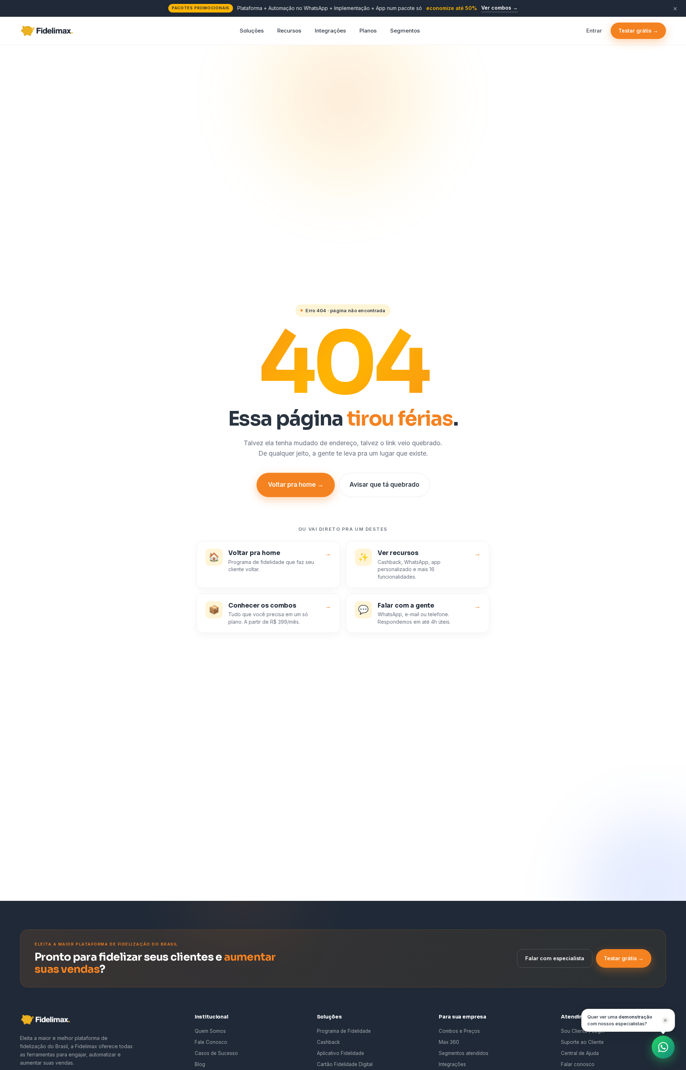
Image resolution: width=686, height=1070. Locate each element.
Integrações (330, 30)
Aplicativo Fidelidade (340, 1053)
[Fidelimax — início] (49, 31)
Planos (368, 30)
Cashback (328, 1042)
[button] (628, 1020)
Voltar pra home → (295, 484)
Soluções (252, 30)
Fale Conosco (211, 1042)
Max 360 (449, 1042)
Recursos (289, 30)
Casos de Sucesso (216, 1053)
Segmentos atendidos (463, 1053)
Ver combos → (499, 8)
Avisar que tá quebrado (384, 484)
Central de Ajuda (580, 1053)
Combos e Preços (459, 1031)
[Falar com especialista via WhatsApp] (663, 1047)
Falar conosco (578, 1064)
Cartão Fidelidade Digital (345, 1064)
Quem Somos (210, 1031)
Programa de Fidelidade (344, 1031)
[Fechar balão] (665, 1020)
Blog (200, 1064)
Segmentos (405, 30)
